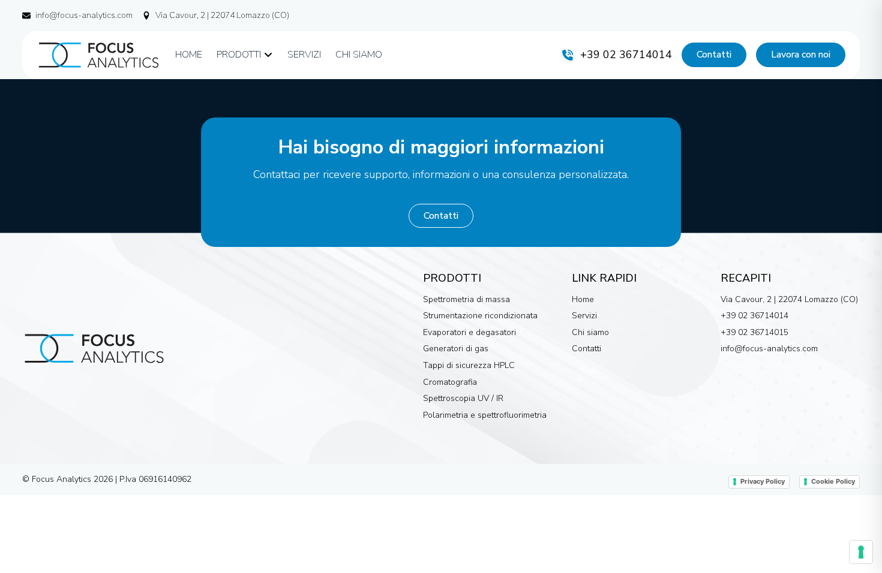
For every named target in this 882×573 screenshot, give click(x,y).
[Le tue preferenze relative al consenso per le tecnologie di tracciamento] (861, 552)
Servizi (584, 315)
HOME (188, 54)
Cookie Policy (833, 481)
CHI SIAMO (358, 54)
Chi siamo (590, 332)
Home (583, 299)
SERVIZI (304, 54)
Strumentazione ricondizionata (480, 315)
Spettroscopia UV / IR (463, 398)
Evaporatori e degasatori (469, 332)
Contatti (586, 348)
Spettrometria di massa (466, 299)
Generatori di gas (455, 348)
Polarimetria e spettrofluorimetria (485, 415)
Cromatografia (450, 382)
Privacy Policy (762, 481)
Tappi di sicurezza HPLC (469, 365)
